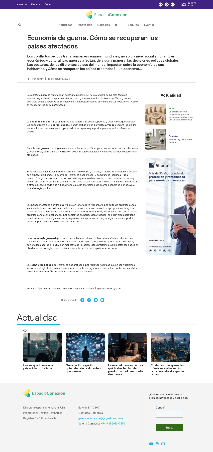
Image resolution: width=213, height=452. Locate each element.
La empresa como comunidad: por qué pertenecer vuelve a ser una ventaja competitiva (181, 115)
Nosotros (22, 4)
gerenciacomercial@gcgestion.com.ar (101, 418)
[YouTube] (102, 300)
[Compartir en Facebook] (82, 300)
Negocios (103, 24)
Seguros (133, 24)
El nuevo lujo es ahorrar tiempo (180, 140)
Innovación (85, 24)
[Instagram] (89, 300)
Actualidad (65, 24)
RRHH (118, 24)
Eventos (36, 4)
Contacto (50, 4)
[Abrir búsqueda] (20, 25)
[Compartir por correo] (96, 300)
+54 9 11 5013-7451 (113, 423)
